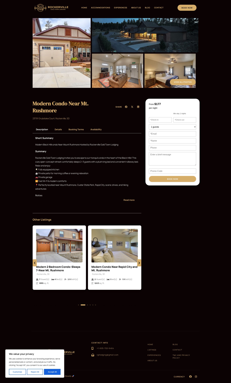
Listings (152, 350)
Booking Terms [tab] (76, 129)
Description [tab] (42, 129)
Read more (129, 199)
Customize (17, 372)
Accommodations (100, 7)
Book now (172, 179)
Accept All (52, 372)
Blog (147, 7)
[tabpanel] (87, 170)
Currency (179, 376)
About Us (136, 7)
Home (84, 7)
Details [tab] (58, 129)
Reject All (35, 372)
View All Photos (183, 82)
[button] (126, 107)
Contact (158, 7)
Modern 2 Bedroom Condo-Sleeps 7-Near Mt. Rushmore (58, 268)
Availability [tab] (96, 129)
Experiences (120, 7)
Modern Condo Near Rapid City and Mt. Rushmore (114, 268)
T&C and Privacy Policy (181, 356)
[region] (34, 363)
